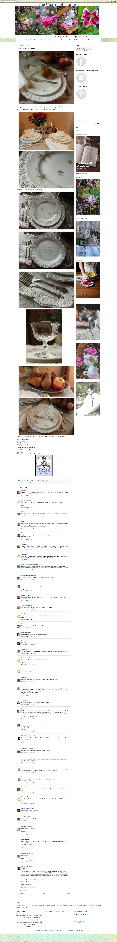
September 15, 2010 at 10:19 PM (28, 644)
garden (74, 905)
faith (58, 905)
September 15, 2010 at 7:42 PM (27, 571)
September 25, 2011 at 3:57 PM (27, 861)
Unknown (23, 797)
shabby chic (23, 482)
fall (60, 905)
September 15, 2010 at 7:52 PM (27, 590)
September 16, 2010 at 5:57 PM (27, 762)
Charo (22, 669)
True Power (88, 40)
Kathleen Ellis (24, 723)
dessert (55, 905)
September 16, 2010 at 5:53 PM (27, 752)
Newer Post (20, 893)
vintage (35, 482)
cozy (52, 905)
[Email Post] (38, 480)
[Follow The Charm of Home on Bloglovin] (81, 915)
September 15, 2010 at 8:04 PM (27, 600)
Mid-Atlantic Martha (25, 605)
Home (20, 40)
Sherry (22, 787)
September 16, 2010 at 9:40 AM (27, 681)
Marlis (22, 677)
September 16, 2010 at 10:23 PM (28, 803)
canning (36, 905)
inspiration (83, 905)
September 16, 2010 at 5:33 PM (27, 744)
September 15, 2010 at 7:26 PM (27, 528)
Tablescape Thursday (30, 482)
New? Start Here (31, 40)
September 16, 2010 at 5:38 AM (27, 664)
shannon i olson (24, 632)
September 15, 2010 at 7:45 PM (27, 579)
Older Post (68, 893)
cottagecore (48, 905)
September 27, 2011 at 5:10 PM (27, 887)
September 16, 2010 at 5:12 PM (27, 731)
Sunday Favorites (21, 453)
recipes (91, 905)
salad (94, 905)
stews (17, 907)
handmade (79, 905)
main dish (88, 905)
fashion (63, 905)
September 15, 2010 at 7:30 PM (27, 539)
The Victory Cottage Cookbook (51, 40)
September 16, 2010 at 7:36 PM (27, 782)
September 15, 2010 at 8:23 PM (27, 619)
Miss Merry (23, 777)
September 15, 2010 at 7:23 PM (27, 517)
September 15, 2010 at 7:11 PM (27, 495)
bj (21, 521)
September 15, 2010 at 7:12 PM (27, 507)
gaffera (73, 930)
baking (33, 905)
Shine (22, 544)
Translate (86, 50)
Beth (22, 533)
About (68, 40)
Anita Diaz (23, 614)
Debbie (22, 511)
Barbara (23, 708)
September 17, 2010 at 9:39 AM (27, 812)
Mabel (22, 649)
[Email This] (40, 481)
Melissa (22, 700)
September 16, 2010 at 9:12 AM (27, 673)
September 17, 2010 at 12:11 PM (28, 822)
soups (97, 905)
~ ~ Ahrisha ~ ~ (24, 816)
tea (23, 907)
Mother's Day (18, 905)
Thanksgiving (29, 905)
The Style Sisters (25, 500)
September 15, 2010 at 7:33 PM (27, 559)
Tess (22, 623)
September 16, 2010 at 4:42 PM (27, 695)
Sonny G (23, 584)
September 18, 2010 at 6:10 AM (27, 849)
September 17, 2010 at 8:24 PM (27, 834)
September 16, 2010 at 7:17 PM (27, 772)
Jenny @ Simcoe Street (26, 853)
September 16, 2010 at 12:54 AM (28, 653)
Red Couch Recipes (25, 595)
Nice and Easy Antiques (26, 748)
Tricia (22, 490)
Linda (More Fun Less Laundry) (28, 564)
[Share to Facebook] (45, 481)
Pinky (22, 640)
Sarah (22, 554)
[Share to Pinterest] (47, 481)
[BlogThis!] (42, 481)
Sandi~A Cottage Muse (26, 808)
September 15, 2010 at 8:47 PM (27, 627)
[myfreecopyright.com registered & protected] (54, 911)
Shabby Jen (23, 686)
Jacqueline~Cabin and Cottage (28, 575)
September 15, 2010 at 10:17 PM (28, 636)
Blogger (82, 930)
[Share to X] (44, 481)
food (70, 905)
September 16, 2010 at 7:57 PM (27, 792)
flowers (66, 905)
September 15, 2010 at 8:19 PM (27, 609)
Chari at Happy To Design (27, 866)
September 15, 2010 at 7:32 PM (27, 549)
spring (99, 905)
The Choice (77, 40)
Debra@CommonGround (27, 736)
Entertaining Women (25, 767)
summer (20, 907)
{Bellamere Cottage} (25, 826)
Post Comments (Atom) (28, 896)
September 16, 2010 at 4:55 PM (27, 718)
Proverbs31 (23, 905)
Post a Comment (23, 890)
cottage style (42, 905)
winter (26, 907)
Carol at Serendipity (25, 657)
